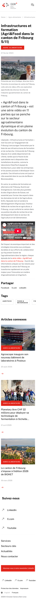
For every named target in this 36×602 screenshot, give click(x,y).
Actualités (6, 551)
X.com (14, 288)
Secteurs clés (8, 546)
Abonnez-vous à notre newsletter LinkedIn (18, 568)
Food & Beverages (22, 301)
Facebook (5, 288)
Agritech (7, 301)
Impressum (24, 588)
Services (6, 540)
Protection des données (9, 588)
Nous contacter (9, 556)
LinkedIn (22, 288)
